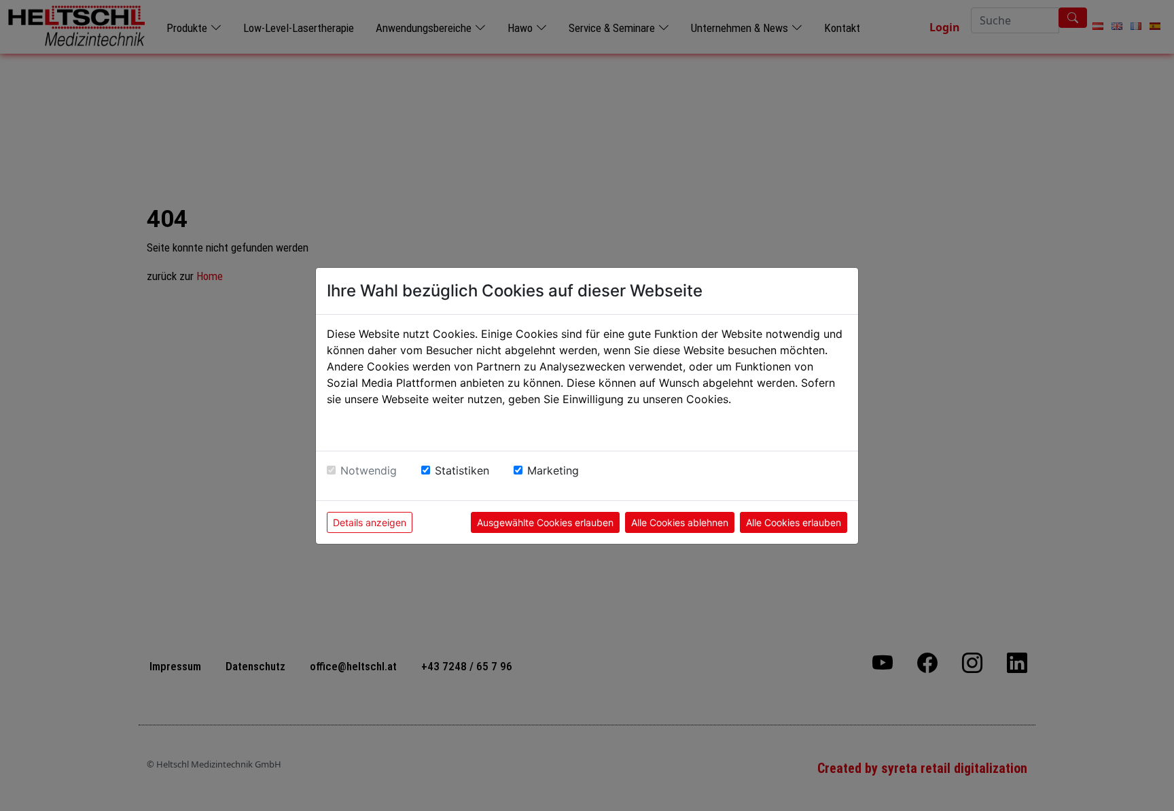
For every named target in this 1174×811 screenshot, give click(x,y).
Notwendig (368, 470)
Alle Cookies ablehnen (679, 522)
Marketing (553, 470)
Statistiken (462, 470)
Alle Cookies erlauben (793, 522)
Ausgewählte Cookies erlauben (545, 522)
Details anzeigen (369, 522)
